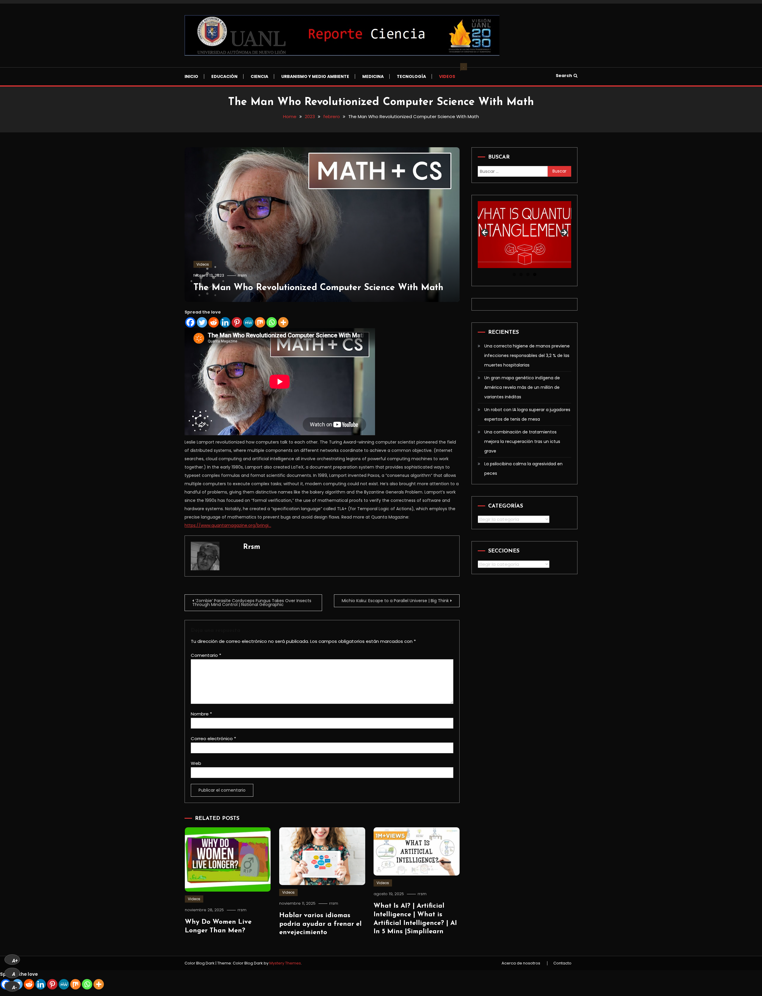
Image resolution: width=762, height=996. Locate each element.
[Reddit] (213, 322)
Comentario (206, 655)
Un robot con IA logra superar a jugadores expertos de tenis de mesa (527, 414)
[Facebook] (190, 322)
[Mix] (260, 322)
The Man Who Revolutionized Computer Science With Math (318, 287)
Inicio (191, 76)
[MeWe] (248, 322)
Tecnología (411, 76)
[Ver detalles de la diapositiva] (524, 234)
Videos (450, 73)
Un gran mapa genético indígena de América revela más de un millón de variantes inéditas (522, 387)
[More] (283, 322)
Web (196, 763)
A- (14, 987)
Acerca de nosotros (521, 963)
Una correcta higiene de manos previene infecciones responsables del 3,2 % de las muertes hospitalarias (527, 355)
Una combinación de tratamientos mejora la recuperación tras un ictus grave (522, 441)
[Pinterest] (237, 322)
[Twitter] (202, 322)
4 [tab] (534, 274)
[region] (524, 234)
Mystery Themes (285, 963)
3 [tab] (528, 274)
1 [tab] (514, 274)
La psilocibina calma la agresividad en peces (523, 468)
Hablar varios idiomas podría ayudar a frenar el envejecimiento (320, 924)
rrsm (242, 275)
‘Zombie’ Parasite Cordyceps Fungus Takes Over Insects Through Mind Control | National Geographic (251, 602)
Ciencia (259, 76)
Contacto (562, 963)
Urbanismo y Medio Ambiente (315, 76)
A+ (15, 961)
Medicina (373, 76)
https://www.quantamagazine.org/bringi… (228, 525)
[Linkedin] (225, 322)
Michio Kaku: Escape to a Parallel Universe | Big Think (395, 601)
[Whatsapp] (271, 322)
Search (564, 76)
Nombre (201, 714)
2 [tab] (521, 274)
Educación (224, 76)
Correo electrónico (213, 738)
